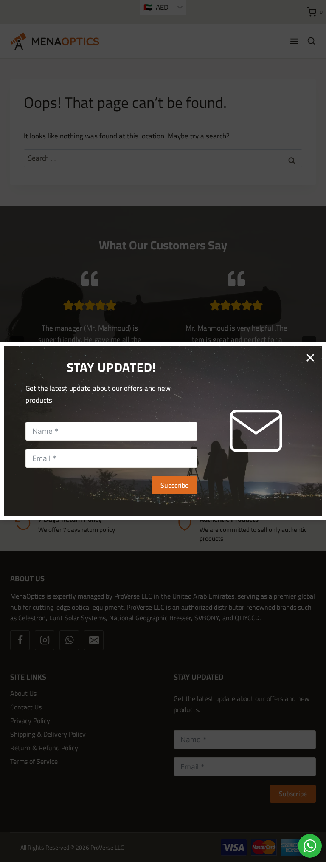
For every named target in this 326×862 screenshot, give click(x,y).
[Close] (313, 355)
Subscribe (174, 485)
